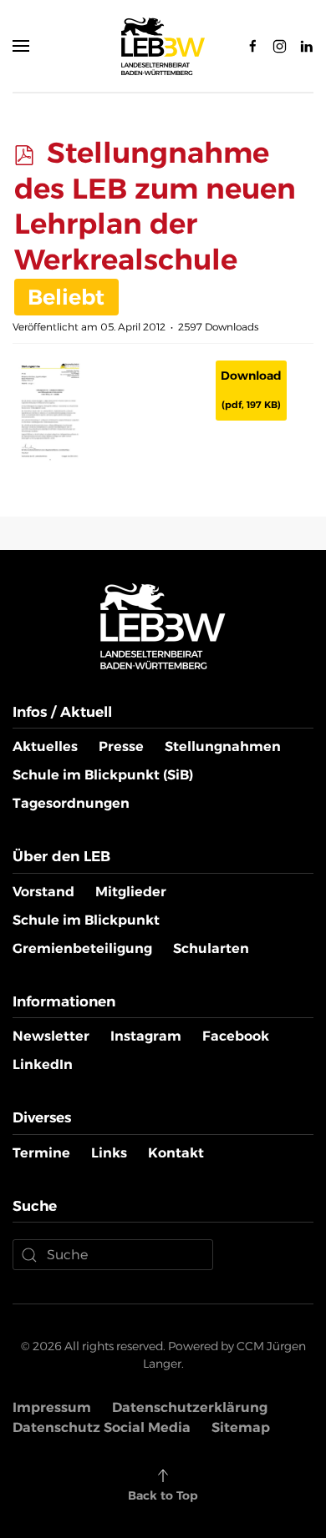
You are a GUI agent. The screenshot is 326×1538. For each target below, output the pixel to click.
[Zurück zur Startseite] (163, 46)
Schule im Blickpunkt (86, 920)
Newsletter (51, 1036)
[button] (21, 46)
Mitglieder (130, 892)
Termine (41, 1153)
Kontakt (176, 1153)
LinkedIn (43, 1064)
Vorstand (43, 892)
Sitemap (240, 1427)
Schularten (211, 948)
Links (109, 1153)
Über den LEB (61, 856)
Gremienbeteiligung (82, 948)
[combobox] (113, 1254)
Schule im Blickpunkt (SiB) (103, 775)
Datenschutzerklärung (189, 1407)
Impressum (52, 1407)
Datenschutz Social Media (102, 1427)
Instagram (145, 1036)
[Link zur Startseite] (163, 625)
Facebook (235, 1036)
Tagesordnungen (71, 803)
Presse (121, 746)
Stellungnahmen (223, 746)
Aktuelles (45, 746)
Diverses (42, 1117)
